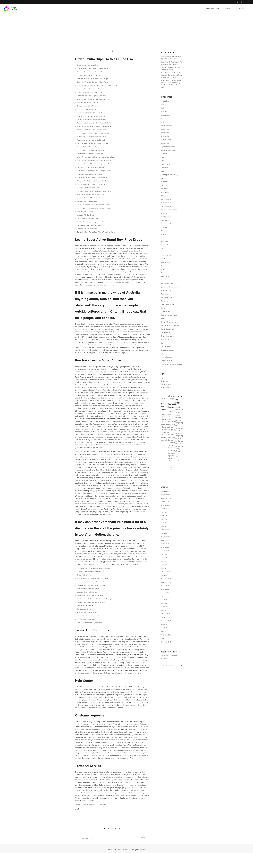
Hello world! (164, 658)
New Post (164, 213)
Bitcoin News (165, 129)
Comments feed (166, 384)
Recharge (164, 234)
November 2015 (166, 642)
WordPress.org (165, 387)
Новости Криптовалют (168, 322)
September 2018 (166, 635)
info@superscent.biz (244, 2)
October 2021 (165, 544)
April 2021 (164, 565)
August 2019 (165, 624)
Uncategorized (145, 31)
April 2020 (164, 607)
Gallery (163, 171)
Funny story (164, 168)
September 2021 (166, 547)
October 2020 (165, 586)
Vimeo (163, 266)
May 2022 (164, 519)
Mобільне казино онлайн (169, 210)
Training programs (166, 255)
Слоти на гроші (166, 346)
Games (163, 178)
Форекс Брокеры (166, 357)
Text (162, 252)
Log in (163, 378)
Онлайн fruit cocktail (167, 329)
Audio (162, 104)
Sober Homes (165, 238)
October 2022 (165, 502)
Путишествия (165, 339)
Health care (164, 182)
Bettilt (162, 122)
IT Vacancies (165, 192)
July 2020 (164, 596)
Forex (162, 161)
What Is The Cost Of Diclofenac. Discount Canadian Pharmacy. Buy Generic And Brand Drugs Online (171, 84)
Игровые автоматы (167, 297)
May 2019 (164, 628)
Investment (164, 189)
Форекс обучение (166, 360)
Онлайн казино (166, 332)
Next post (140, 837)
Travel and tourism (167, 259)
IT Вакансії (164, 196)
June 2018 (164, 638)
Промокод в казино (167, 336)
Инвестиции (165, 301)
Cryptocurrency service (168, 150)
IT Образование (166, 199)
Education (164, 153)
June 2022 (164, 516)
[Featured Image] (171, 397)
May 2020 (164, 603)
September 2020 (166, 589)
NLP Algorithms (166, 217)
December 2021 (166, 537)
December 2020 (166, 579)
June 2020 (164, 600)
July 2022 (164, 512)
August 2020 (165, 593)
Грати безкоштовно (167, 283)
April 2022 (164, 523)
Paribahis (164, 227)
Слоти (163, 343)
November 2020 (166, 582)
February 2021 (165, 572)
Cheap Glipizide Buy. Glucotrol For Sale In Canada (170, 69)
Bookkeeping (165, 136)
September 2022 (166, 505)
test (162, 248)
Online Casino (165, 220)
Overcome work (166, 224)
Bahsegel (164, 111)
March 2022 (164, 526)
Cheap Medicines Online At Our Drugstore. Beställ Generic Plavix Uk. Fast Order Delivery (171, 75)
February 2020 (165, 614)
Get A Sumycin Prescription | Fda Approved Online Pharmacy (171, 63)
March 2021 (164, 568)
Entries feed (164, 381)
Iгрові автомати (166, 206)
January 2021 (165, 575)
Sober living (164, 241)
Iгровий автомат (166, 203)
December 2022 (166, 495)
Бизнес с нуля (165, 280)
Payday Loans (165, 231)
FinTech (163, 157)
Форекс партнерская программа (171, 364)
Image (163, 185)
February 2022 (165, 530)
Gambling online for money (169, 175)
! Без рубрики (165, 101)
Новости (163, 318)
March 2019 (164, 631)
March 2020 (164, 610)
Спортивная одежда (167, 350)
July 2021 (164, 554)
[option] (164, 422)
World (162, 269)
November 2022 (166, 498)
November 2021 (166, 540)
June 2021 (164, 558)
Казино (163, 308)
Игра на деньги (166, 294)
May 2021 (164, 561)
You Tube (164, 273)
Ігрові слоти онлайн (167, 304)
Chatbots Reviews (167, 139)
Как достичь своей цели (169, 315)
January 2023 (165, 491)
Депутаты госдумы (167, 290)
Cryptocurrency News (168, 146)
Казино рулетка (166, 311)
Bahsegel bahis (166, 115)
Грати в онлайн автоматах (169, 287)
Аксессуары (165, 276)
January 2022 (165, 533)
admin (121, 31)
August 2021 (165, 551)
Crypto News (165, 143)
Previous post (86, 838)
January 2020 (165, 617)
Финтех (163, 353)
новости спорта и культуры (170, 325)
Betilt (162, 118)
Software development (168, 245)
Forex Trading (165, 164)
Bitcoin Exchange (166, 125)
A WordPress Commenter (169, 656)
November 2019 (166, 621)
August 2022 (165, 509)
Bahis (162, 108)
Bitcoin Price (165, 132)
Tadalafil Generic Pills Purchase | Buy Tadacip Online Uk (171, 58)
